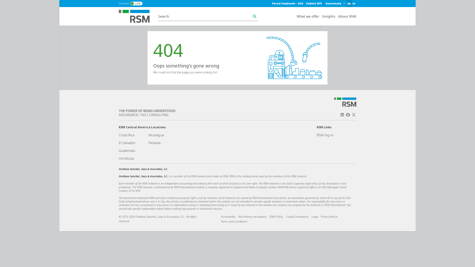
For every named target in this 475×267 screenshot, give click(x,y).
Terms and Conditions (234, 221)
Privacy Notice (329, 216)
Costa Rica (126, 135)
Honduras (126, 158)
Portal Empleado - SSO (287, 3)
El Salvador (127, 143)
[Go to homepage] (136, 16)
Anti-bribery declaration (252, 216)
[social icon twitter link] (353, 115)
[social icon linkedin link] (342, 115)
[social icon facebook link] (348, 115)
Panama (154, 143)
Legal (315, 216)
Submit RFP (314, 3)
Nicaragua (156, 135)
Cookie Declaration (297, 216)
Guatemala (127, 150)
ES (354, 3)
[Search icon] (254, 16)
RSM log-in (325, 135)
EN (349, 3)
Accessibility (228, 216)
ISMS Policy (276, 216)
